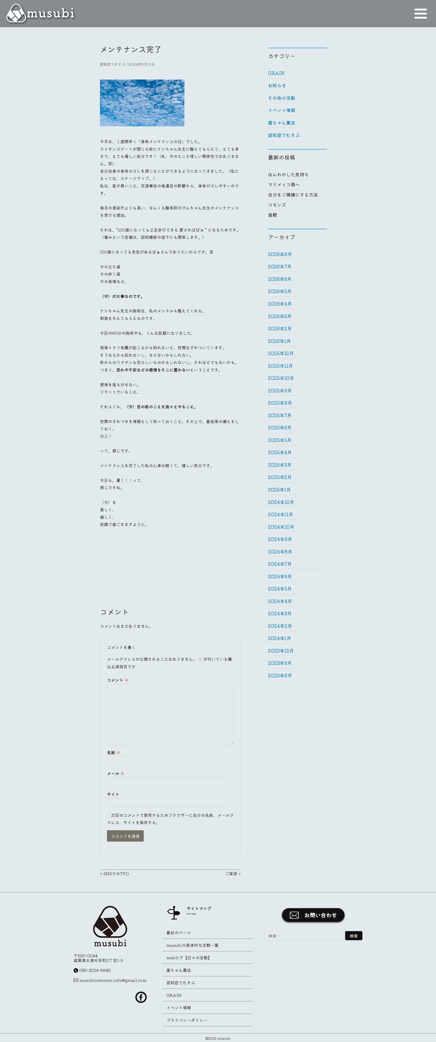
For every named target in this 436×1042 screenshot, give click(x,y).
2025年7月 (280, 415)
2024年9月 (280, 539)
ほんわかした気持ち (288, 174)
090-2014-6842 (95, 970)
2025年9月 (280, 390)
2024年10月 (281, 526)
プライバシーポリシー (186, 1020)
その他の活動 (281, 98)
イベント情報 (281, 110)
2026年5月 (280, 291)
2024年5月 (280, 588)
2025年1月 (279, 489)
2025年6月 (280, 427)
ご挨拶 (231, 873)
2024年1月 (279, 638)
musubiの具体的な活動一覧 (192, 945)
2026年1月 (279, 341)
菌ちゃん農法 (281, 122)
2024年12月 (281, 502)
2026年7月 (280, 266)
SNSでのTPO (116, 873)
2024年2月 (280, 626)
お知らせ (277, 85)
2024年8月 (280, 551)
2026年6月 (280, 279)
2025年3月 (280, 464)
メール (115, 773)
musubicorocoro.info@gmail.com (113, 980)
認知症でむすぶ (112, 64)
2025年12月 (281, 353)
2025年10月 (281, 378)
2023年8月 (280, 675)
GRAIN (276, 73)
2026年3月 (280, 316)
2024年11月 (280, 514)
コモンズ (277, 204)
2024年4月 (280, 601)
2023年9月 (280, 663)
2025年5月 (280, 440)
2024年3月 (280, 613)
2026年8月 (280, 254)
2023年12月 (281, 650)
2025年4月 (280, 452)
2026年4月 (280, 303)
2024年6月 (280, 576)
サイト (113, 794)
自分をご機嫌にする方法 (293, 194)
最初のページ (178, 932)
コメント (118, 680)
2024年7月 (280, 564)
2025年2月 (280, 477)
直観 (272, 215)
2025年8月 (280, 402)
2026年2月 (280, 328)
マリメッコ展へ (284, 184)
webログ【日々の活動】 (189, 957)
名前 (113, 752)
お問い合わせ (320, 915)
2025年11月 (280, 365)
